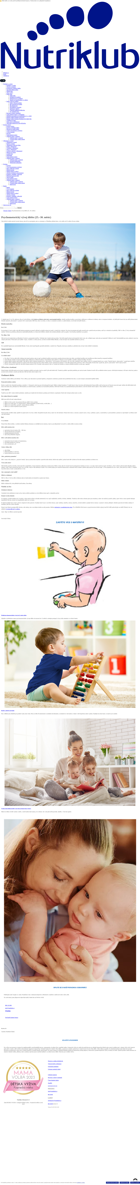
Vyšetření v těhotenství (12, 148)
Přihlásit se (6, 72)
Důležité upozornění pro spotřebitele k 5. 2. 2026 (19, 116)
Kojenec (5, 164)
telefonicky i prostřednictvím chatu (63, 507)
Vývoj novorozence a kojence (14, 167)
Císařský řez (9, 154)
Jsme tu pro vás (7, 205)
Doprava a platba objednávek (55, 1061)
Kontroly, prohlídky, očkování (14, 174)
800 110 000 (8, 1005)
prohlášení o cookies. (81, 1182)
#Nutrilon (8, 1011)
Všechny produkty (11, 87)
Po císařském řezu (14, 111)
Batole (5, 186)
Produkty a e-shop (8, 84)
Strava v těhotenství (11, 149)
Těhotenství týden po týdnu (13, 145)
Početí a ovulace (10, 143)
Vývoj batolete (10, 189)
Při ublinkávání (14, 106)
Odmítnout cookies (124, 1182)
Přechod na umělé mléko (12, 129)
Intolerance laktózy (14, 108)
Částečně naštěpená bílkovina (17, 110)
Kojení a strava (7, 124)
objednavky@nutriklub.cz (54, 1100)
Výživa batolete (10, 132)
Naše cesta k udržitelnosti (12, 122)
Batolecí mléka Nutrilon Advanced (15, 117)
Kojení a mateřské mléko (12, 127)
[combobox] (7, 208)
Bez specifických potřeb (16, 104)
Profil (4, 74)
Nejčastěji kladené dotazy (11, 1017)
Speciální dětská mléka (12, 89)
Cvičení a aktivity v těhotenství (14, 151)
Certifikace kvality (11, 120)
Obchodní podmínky (53, 1066)
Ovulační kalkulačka (15, 161)
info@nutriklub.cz (10, 1008)
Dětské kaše (9, 91)
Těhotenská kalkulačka (15, 162)
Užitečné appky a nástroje (13, 136)
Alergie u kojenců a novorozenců (14, 173)
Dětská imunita (10, 170)
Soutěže (50, 1083)
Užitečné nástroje (52, 1074)
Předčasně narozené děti (12, 175)
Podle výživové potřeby (12, 101)
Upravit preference (135, 1182)
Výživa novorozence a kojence (14, 130)
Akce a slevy (9, 92)
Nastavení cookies (52, 1072)
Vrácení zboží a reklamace (54, 1063)
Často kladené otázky (11, 135)
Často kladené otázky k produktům (15, 114)
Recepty (8, 133)
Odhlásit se (6, 75)
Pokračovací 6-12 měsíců (16, 98)
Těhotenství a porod (8, 141)
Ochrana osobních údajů (54, 1069)
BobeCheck (13, 184)
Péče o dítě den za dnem (12, 168)
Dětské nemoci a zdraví (12, 171)
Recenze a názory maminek (13, 113)
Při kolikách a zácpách (15, 107)
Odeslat (19, 207)
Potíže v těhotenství (11, 146)
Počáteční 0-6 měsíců (15, 97)
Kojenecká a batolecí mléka (13, 88)
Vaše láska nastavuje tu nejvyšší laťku (16, 123)
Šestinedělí (9, 155)
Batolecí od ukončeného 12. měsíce (19, 100)
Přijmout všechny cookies (112, 1182)
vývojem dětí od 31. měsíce (13, 509)
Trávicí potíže (9, 177)
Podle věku (9, 94)
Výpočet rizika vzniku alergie (17, 139)
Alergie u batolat (10, 194)
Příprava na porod (11, 152)
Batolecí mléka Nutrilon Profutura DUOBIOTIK (19, 119)
